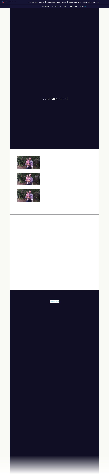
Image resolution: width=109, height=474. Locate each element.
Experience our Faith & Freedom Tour (84, 2)
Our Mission (46, 6)
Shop (65, 6)
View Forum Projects (36, 2)
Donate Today (73, 6)
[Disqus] (54, 233)
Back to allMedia (54, 301)
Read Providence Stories (56, 2)
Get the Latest (56, 6)
